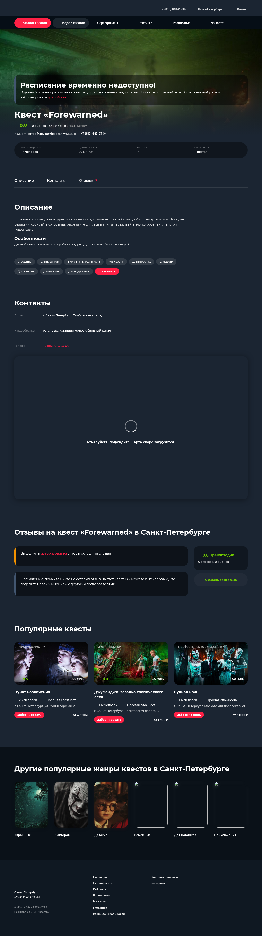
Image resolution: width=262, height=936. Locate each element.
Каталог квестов (35, 23)
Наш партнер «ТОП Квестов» (31, 912)
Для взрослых (141, 261)
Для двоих (166, 261)
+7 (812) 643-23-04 (94, 133)
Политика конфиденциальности (109, 910)
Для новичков (50, 261)
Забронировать (29, 715)
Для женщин (26, 271)
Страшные (25, 261)
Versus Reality (77, 126)
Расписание (181, 23)
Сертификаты (107, 23)
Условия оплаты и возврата (164, 880)
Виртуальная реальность (84, 261)
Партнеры (100, 877)
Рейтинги (145, 23)
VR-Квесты (116, 261)
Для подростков (78, 271)
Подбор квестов (73, 23)
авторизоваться (54, 554)
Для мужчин (51, 271)
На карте (217, 23)
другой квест (59, 97)
